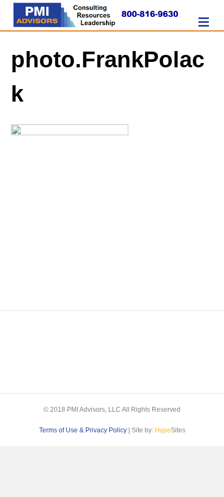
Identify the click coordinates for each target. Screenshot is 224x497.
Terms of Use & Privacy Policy (83, 430)
